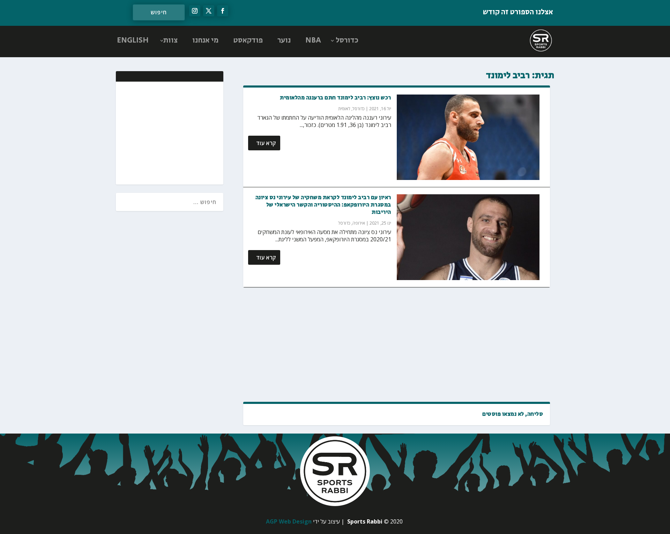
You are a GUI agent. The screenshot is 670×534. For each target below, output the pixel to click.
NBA (313, 40)
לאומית (344, 109)
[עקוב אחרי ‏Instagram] (194, 10)
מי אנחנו (205, 40)
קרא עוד (266, 143)
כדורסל (347, 40)
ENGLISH (133, 40)
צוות (170, 40)
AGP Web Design (289, 521)
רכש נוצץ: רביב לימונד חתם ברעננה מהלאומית (335, 98)
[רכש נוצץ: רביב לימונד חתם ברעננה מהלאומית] (468, 137)
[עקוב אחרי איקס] (208, 10)
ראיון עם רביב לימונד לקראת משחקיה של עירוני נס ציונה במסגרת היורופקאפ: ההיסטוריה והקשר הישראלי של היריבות (323, 205)
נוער (284, 40)
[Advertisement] (396, 344)
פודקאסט (248, 40)
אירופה (358, 223)
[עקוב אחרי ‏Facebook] (222, 10)
